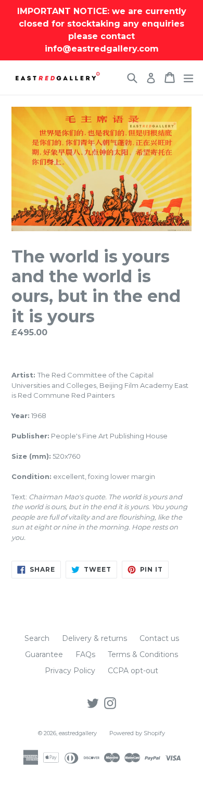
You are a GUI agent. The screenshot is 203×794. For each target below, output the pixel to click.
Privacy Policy (70, 670)
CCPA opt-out (133, 670)
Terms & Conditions (143, 654)
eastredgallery (78, 733)
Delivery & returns (94, 638)
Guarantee (44, 654)
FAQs (85, 654)
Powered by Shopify (137, 733)
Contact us (159, 638)
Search (36, 638)
